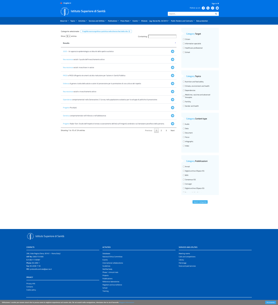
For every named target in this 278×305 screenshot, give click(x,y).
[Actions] (61, 3)
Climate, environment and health (197, 86)
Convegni (188, 184)
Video (187, 145)
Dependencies (190, 90)
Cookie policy (31, 290)
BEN (186, 175)
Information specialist (193, 43)
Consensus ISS (190, 179)
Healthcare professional (194, 48)
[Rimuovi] (129, 31)
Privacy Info (30, 283)
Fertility (188, 101)
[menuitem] (64, 21)
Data (187, 128)
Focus (187, 137)
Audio (187, 124)
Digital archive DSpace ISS (194, 171)
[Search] (216, 14)
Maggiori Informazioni (126, 302)
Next (173, 130)
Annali (187, 166)
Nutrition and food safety (194, 81)
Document (189, 132)
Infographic (189, 141)
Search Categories (200, 202)
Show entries (69, 36)
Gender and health (192, 106)
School (187, 52)
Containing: (142, 36)
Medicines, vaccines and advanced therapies (197, 96)
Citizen (187, 39)
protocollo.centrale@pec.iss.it (41, 269)
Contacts (29, 286)
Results (66, 43)
